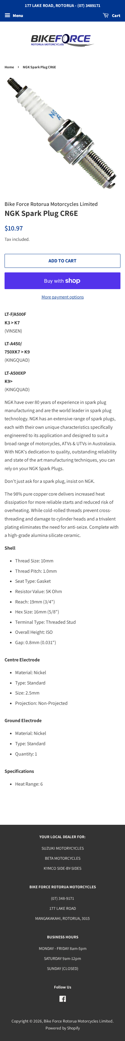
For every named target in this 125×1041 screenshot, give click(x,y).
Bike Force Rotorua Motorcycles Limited (78, 1021)
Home (9, 67)
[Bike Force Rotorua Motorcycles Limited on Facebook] (62, 1000)
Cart (115, 15)
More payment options (63, 297)
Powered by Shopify (63, 1028)
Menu (17, 15)
